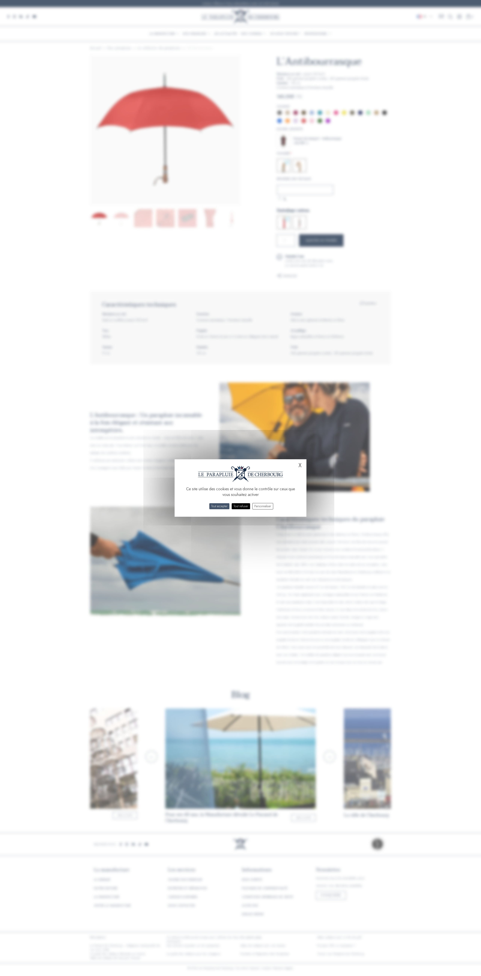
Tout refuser (241, 506)
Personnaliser (262, 506)
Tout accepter (219, 506)
